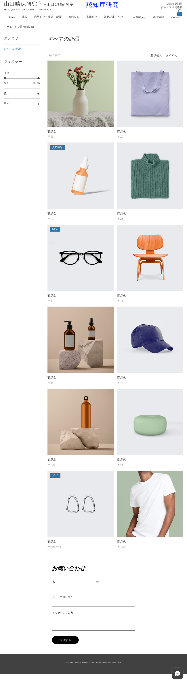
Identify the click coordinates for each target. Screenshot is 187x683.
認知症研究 (102, 4)
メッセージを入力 (62, 612)
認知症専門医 (175, 3)
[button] (180, 12)
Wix (119, 662)
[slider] (5, 78)
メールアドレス (61, 597)
